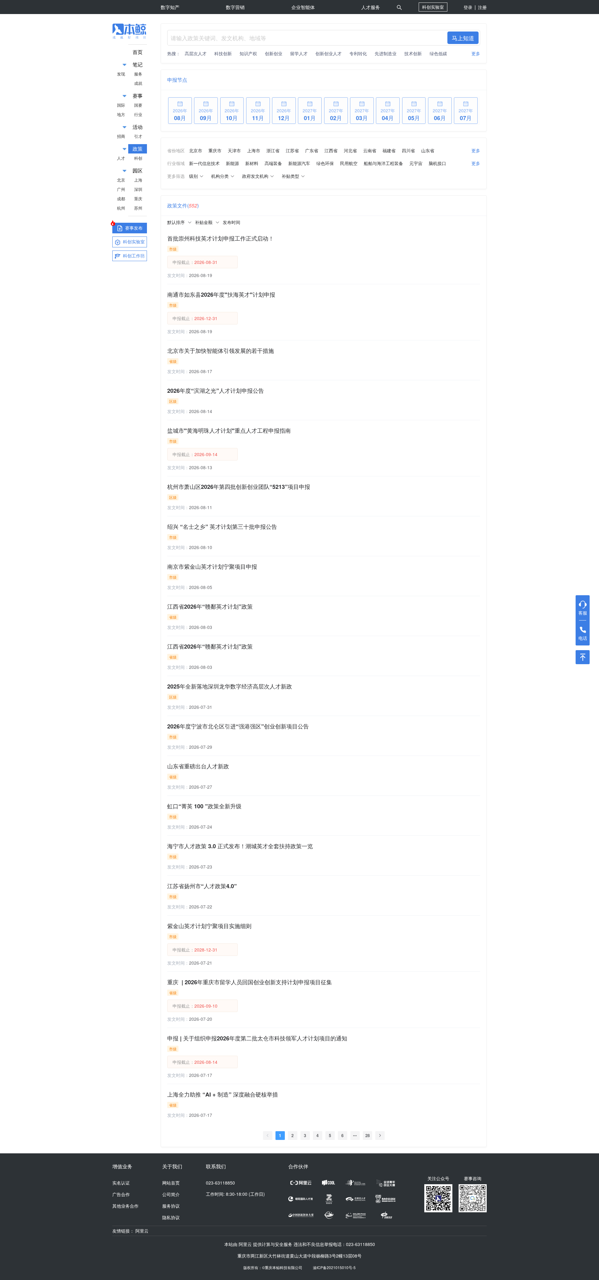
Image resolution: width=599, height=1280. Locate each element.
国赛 (138, 105)
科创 (138, 158)
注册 (482, 7)
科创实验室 (433, 7)
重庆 (138, 199)
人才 (121, 158)
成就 (138, 83)
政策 (138, 148)
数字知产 (170, 7)
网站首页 (171, 1183)
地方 (121, 114)
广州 (121, 189)
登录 (468, 7)
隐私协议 (171, 1217)
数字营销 (235, 7)
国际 (121, 105)
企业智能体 (303, 7)
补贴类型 (290, 176)
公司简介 (171, 1194)
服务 (138, 74)
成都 (121, 199)
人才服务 (370, 7)
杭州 (121, 208)
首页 (138, 52)
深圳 (138, 189)
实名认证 (121, 1183)
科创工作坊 (133, 255)
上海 (138, 180)
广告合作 (121, 1194)
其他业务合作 (125, 1206)
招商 (121, 136)
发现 (121, 74)
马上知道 (463, 38)
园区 (138, 170)
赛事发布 (133, 228)
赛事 (138, 95)
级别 (193, 176)
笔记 (138, 64)
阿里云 (142, 1231)
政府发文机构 (255, 176)
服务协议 (171, 1206)
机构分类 (220, 176)
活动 (138, 126)
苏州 (138, 208)
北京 (121, 180)
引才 (138, 136)
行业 (138, 114)
